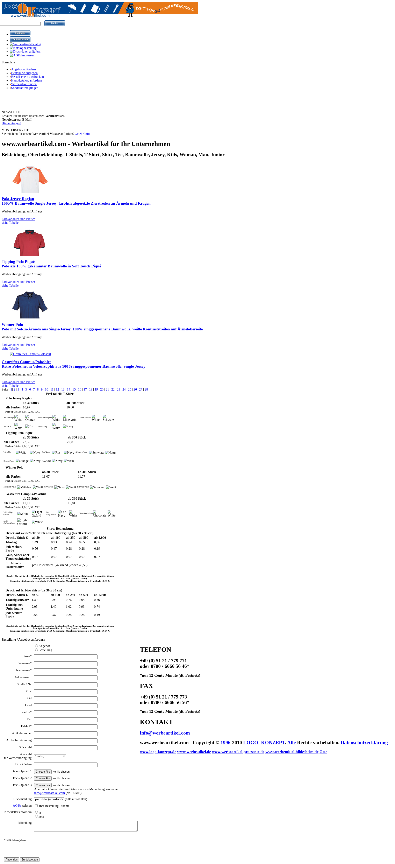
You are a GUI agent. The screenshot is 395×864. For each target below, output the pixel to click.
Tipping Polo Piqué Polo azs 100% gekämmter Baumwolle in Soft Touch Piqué (51, 263)
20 (101, 389)
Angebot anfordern (23, 69)
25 (129, 389)
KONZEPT (273, 742)
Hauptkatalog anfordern (26, 80)
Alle (292, 742)
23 (118, 389)
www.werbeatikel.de (194, 752)
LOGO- (251, 742)
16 (79, 389)
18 (90, 389)
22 (113, 389)
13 (63, 389)
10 (46, 389)
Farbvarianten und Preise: (18, 220)
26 (135, 389)
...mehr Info (82, 133)
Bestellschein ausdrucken (27, 76)
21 (107, 389)
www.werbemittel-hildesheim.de (291, 752)
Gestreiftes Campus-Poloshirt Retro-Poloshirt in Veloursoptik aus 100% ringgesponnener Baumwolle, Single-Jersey (73, 364)
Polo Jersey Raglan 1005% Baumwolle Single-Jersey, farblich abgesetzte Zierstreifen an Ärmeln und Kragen (76, 201)
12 (57, 389)
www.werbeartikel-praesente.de (238, 752)
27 (140, 389)
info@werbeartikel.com (49, 793)
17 (85, 389)
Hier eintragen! (11, 123)
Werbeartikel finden (24, 84)
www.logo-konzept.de (158, 752)
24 (124, 389)
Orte (323, 752)
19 (96, 389)
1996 (225, 742)
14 (68, 389)
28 (146, 389)
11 (51, 389)
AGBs (17, 805)
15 (74, 389)
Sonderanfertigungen (24, 88)
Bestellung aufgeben (24, 73)
